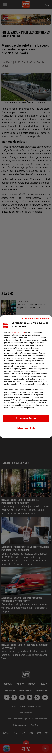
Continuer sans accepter (35, 318)
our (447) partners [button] (18, 332)
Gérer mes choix (26, 428)
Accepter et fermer (26, 418)
